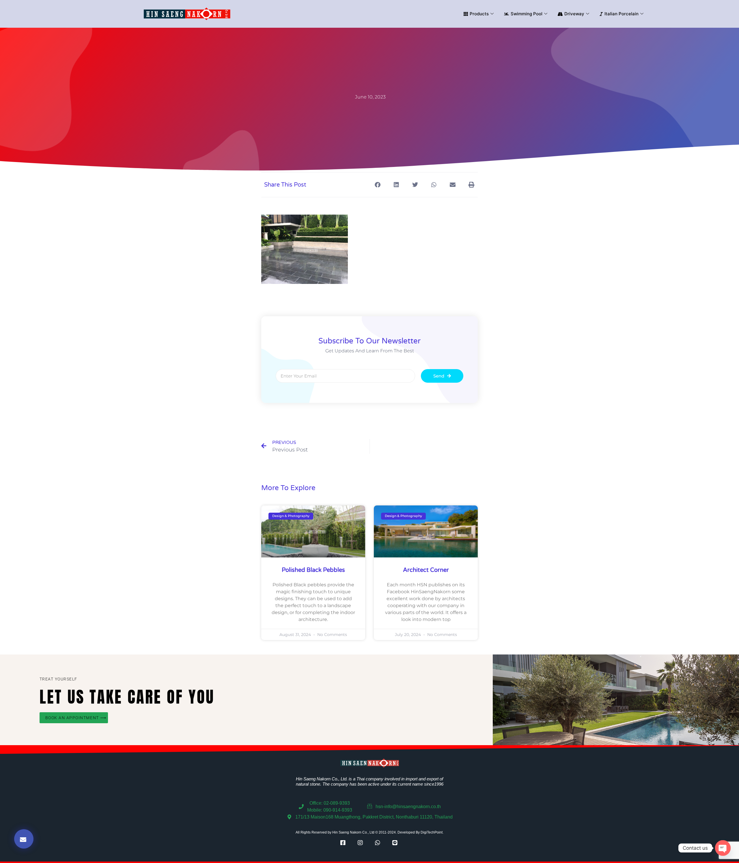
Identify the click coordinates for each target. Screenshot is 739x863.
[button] (377, 184)
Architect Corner (426, 570)
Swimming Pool (526, 13)
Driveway (574, 13)
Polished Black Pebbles (313, 570)
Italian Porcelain (621, 13)
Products (479, 13)
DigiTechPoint (432, 832)
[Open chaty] (723, 848)
